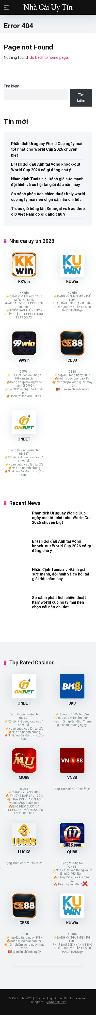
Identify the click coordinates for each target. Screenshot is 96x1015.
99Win (24, 360)
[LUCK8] (24, 846)
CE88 (72, 360)
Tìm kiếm (11, 86)
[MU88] (24, 771)
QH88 (72, 852)
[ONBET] (24, 433)
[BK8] (72, 697)
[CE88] (72, 354)
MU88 (24, 777)
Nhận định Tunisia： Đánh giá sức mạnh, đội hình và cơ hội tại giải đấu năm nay (47, 182)
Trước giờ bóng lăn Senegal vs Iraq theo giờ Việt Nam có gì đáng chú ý (48, 211)
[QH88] (72, 846)
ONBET (24, 439)
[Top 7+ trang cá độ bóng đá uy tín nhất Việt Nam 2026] (48, 7)
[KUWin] (72, 275)
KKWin (24, 281)
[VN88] (72, 771)
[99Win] (24, 354)
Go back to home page (49, 57)
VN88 (72, 777)
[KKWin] (24, 275)
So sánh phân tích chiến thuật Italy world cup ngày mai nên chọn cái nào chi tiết (48, 197)
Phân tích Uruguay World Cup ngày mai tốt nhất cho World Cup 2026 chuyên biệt (46, 149)
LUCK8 (24, 852)
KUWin (72, 281)
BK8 (72, 703)
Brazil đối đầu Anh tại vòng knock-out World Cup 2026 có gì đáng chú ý (45, 167)
